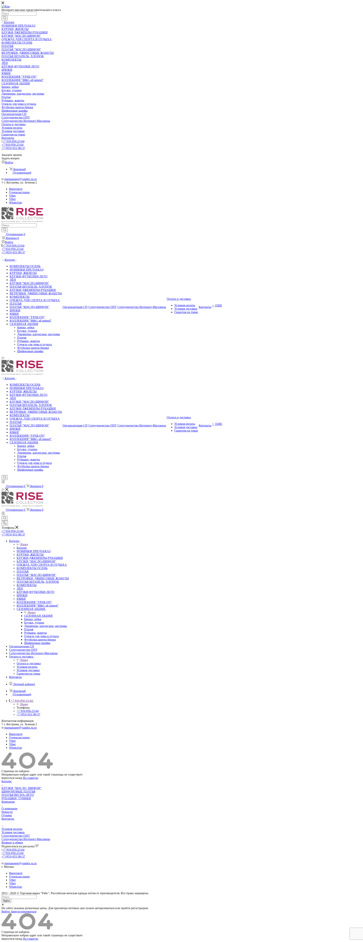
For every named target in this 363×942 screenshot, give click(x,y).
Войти (6, 911)
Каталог (22, 547)
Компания (8, 801)
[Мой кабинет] (3, 482)
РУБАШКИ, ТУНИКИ (16, 798)
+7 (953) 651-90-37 (13, 148)
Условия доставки (13, 832)
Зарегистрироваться (23, 911)
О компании (9, 808)
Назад (24, 544)
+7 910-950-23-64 (13, 141)
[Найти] (5, 18)
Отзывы (7, 815)
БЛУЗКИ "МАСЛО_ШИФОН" (22, 788)
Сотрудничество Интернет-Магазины (26, 839)
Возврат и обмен (12, 842)
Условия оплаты (12, 829)
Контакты (8, 818)
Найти (6, 900)
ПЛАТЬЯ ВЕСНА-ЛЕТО (18, 794)
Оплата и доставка (29, 663)
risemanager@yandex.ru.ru (20, 179)
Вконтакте (15, 188)
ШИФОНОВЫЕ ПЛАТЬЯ (18, 791)
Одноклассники (19, 192)
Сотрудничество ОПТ (16, 835)
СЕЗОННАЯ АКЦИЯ (38, 615)
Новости (7, 812)
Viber (12, 195)
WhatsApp (15, 202)
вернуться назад (12, 777)
